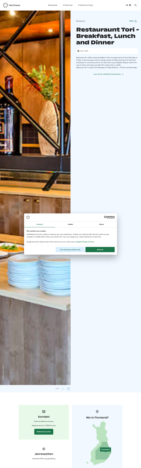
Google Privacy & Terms (85, 242)
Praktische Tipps (85, 5)
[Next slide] (68, 389)
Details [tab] (70, 224)
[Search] (136, 5)
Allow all (100, 249)
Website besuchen (44, 432)
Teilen (131, 21)
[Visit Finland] (11, 5)
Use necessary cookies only (70, 249)
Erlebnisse (67, 5)
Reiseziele (52, 5)
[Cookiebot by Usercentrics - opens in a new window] (106, 217)
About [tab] (101, 224)
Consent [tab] (39, 224)
